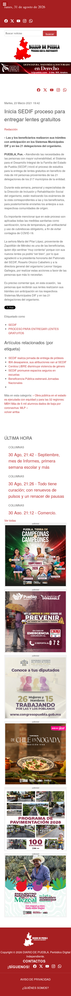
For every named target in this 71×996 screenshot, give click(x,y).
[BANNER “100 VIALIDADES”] (35, 819)
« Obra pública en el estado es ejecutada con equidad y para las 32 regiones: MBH (35, 399)
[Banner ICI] (35, 68)
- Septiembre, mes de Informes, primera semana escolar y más (34, 460)
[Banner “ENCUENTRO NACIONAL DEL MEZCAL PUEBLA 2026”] (35, 885)
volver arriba (11, 412)
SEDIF (12, 325)
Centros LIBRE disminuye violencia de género (36, 366)
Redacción (11, 129)
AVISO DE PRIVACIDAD (35, 979)
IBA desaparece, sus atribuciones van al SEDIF (37, 362)
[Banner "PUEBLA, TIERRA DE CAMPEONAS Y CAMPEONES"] (35, 555)
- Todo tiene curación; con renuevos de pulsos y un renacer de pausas (36, 489)
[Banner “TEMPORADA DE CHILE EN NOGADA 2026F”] (35, 753)
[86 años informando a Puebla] (35, 51)
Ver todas (10, 520)
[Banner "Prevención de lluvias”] (35, 621)
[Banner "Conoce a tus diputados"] (35, 687)
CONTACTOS (34, 960)
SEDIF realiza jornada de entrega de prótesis (36, 358)
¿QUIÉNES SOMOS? (35, 988)
